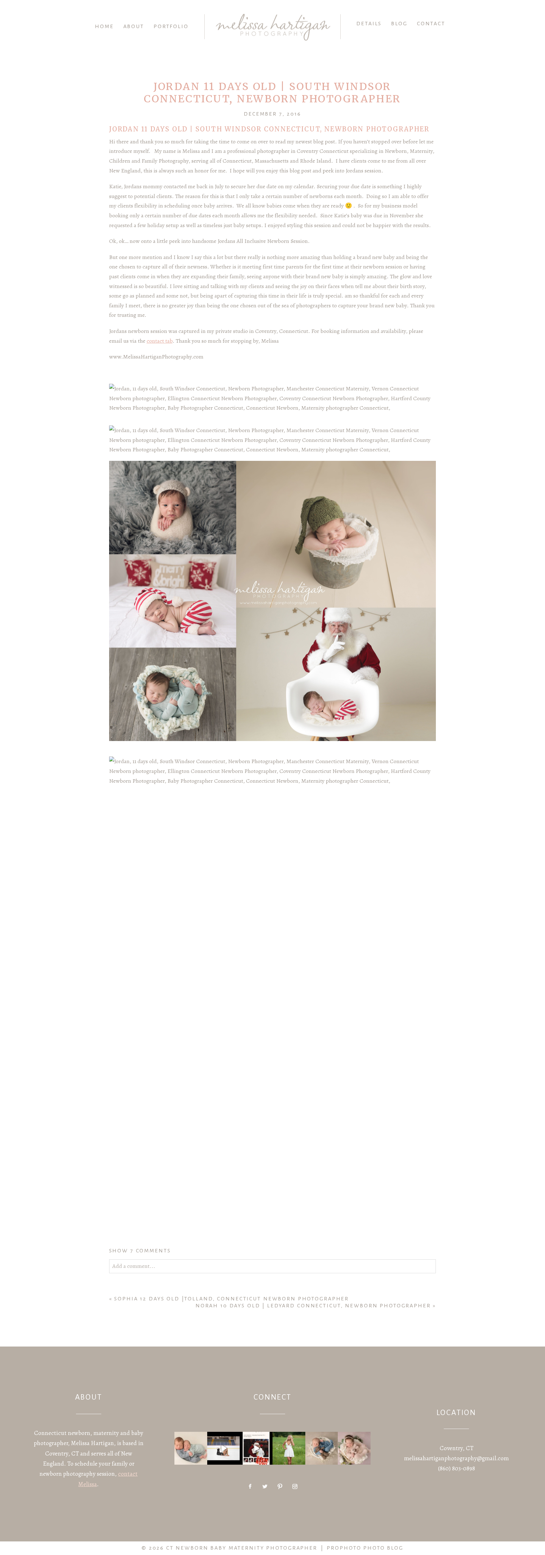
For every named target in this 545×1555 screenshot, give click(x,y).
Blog (399, 24)
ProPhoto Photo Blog (365, 1548)
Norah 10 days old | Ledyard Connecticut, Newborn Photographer (313, 1306)
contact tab (160, 341)
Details (369, 24)
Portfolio (171, 26)
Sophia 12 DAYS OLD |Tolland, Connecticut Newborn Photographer (231, 1299)
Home (104, 26)
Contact (431, 24)
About (133, 26)
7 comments (140, 1251)
